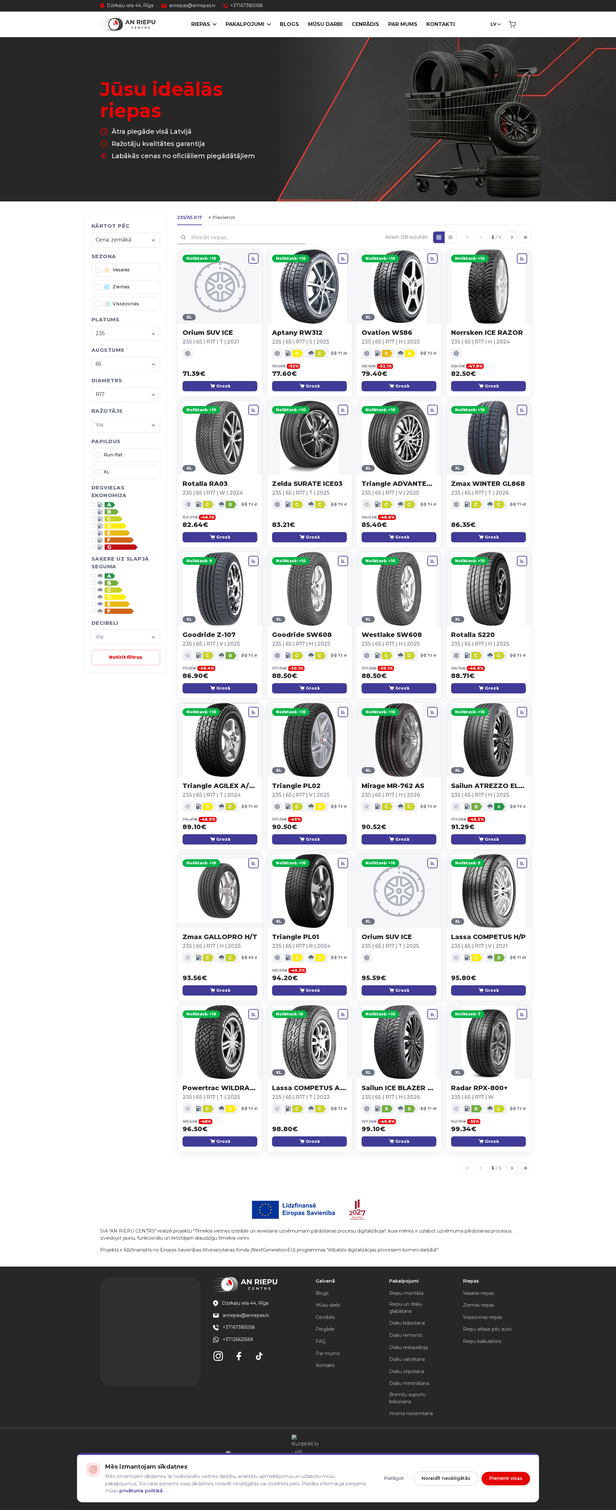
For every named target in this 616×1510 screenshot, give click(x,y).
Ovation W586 (387, 332)
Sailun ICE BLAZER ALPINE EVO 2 (399, 1088)
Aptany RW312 (297, 332)
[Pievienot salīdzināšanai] (253, 258)
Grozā (223, 386)
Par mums (402, 24)
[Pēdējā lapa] (525, 237)
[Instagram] (218, 1356)
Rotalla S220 (473, 635)
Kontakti (440, 24)
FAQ (321, 1341)
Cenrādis (365, 24)
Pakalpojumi (245, 24)
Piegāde (325, 1329)
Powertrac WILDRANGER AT (220, 1088)
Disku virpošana (406, 1371)
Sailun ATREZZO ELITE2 (488, 786)
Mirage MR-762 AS (393, 786)
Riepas (200, 24)
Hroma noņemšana (411, 1413)
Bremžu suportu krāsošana (407, 1398)
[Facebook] (239, 1356)
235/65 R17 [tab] (189, 217)
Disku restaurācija (408, 1347)
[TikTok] (259, 1356)
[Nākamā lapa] (512, 237)
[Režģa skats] (439, 237)
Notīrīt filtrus (125, 657)
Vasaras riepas (478, 1293)
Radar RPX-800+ (479, 1088)
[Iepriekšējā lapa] (481, 237)
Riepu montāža (406, 1293)
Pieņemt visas (505, 1478)
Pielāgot (394, 1478)
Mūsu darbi (325, 24)
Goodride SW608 (302, 635)
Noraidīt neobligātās (446, 1478)
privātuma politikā (141, 1491)
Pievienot (221, 218)
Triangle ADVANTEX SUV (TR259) (399, 484)
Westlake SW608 (392, 635)
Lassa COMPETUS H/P (488, 937)
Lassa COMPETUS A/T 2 (309, 1088)
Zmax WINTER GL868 (488, 484)
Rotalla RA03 (205, 484)
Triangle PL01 (295, 937)
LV (493, 24)
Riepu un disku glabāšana (405, 1307)
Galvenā (325, 1281)
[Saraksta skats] (450, 237)
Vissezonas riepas (482, 1317)
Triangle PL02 (296, 786)
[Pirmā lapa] (467, 237)
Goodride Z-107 (209, 635)
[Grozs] (512, 24)
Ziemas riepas (478, 1305)
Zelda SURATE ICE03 (307, 484)
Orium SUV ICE (208, 332)
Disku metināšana (409, 1383)
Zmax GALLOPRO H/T (220, 937)
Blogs (289, 24)
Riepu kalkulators (482, 1341)
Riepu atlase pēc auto (487, 1329)
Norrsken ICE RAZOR (487, 332)
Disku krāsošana (407, 1323)
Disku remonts (405, 1335)
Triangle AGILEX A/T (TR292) (220, 786)
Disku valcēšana (407, 1359)
